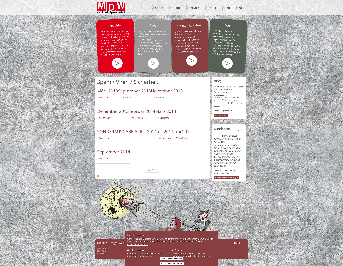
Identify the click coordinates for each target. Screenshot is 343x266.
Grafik (212, 8)
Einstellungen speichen (171, 259)
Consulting (114, 25)
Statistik (180, 250)
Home (159, 8)
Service (194, 8)
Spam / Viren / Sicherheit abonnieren (98, 176)
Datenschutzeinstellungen (171, 229)
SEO (227, 8)
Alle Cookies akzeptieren (171, 263)
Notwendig (137, 250)
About (176, 8)
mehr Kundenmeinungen (226, 177)
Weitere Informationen (137, 244)
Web (241, 8)
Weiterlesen (105, 97)
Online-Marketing (189, 25)
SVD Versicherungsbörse (225, 172)
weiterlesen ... (221, 115)
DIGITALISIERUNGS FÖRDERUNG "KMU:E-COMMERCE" (229, 88)
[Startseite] (111, 7)
